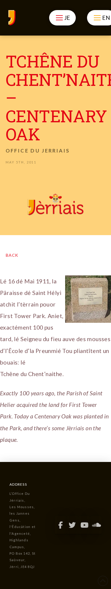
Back (12, 255)
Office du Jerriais (38, 150)
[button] (62, 17)
